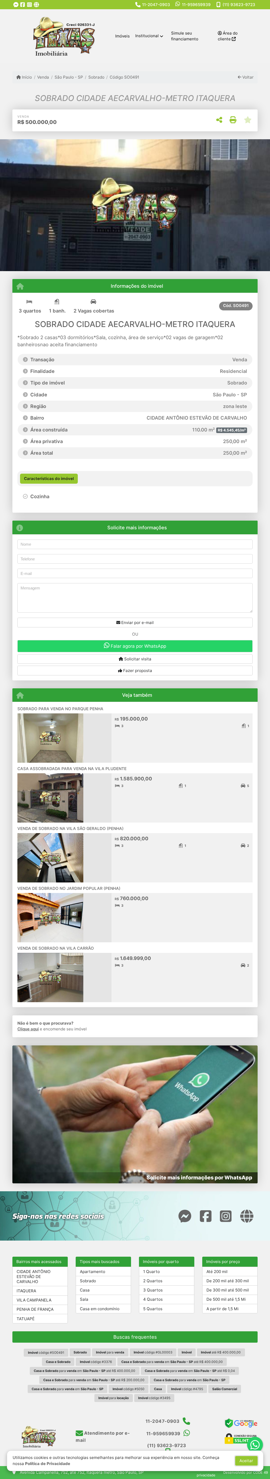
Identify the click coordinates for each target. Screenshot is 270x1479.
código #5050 (128, 1389)
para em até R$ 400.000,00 (172, 1362)
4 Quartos (153, 1299)
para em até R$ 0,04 (190, 1371)
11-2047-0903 (156, 4)
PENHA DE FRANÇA (35, 1309)
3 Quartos (153, 1290)
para (110, 1352)
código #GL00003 (153, 1352)
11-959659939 (196, 4)
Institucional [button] (147, 35)
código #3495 (154, 1398)
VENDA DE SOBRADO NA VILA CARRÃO (55, 948)
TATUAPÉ (26, 1318)
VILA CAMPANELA (34, 1300)
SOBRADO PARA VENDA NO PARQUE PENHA (60, 708)
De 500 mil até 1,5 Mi (226, 1299)
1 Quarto (151, 1271)
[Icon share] (15, 5)
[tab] (49, 479)
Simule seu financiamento (184, 36)
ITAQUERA (26, 1290)
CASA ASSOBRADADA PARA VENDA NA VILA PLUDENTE (72, 768)
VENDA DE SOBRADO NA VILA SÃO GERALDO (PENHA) (70, 828)
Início (26, 77)
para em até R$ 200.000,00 (93, 1380)
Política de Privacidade (47, 1463)
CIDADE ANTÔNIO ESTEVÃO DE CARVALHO (34, 1276)
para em (189, 1380)
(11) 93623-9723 (239, 4)
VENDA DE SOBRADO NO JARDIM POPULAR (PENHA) (68, 888)
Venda (43, 77)
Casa (85, 1290)
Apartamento (92, 1271)
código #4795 (187, 1389)
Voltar (247, 77)
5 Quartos (152, 1308)
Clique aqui (28, 1028)
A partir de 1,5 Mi (222, 1308)
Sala (84, 1299)
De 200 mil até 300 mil (227, 1280)
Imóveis (122, 36)
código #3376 (96, 1362)
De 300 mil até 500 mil (227, 1290)
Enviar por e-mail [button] (137, 622)
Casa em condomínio (99, 1308)
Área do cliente (228, 36)
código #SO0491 (46, 1353)
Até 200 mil (217, 1271)
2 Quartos (152, 1280)
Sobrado (96, 77)
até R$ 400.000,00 (221, 1352)
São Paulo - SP (69, 77)
